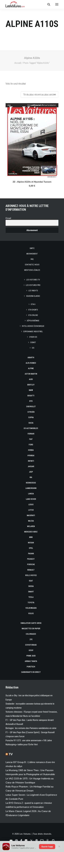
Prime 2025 (31, 656)
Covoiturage (31, 645)
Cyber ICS (33, 337)
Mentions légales (32, 270)
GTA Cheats (33, 310)
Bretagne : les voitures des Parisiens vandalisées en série (31, 728)
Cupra (31, 417)
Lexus (31, 504)
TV (11, 754)
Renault (30, 570)
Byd (31, 401)
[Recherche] (47, 4)
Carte (32, 248)
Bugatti (30, 396)
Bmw (31, 390)
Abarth (31, 357)
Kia (31, 477)
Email (8, 218)
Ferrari (31, 434)
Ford (31, 445)
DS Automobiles (31, 428)
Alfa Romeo (31, 363)
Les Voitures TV (33, 280)
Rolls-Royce (31, 575)
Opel (31, 548)
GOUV (31, 650)
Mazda (31, 521)
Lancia (31, 494)
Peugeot (31, 559)
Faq (32, 259)
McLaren (31, 526)
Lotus (31, 510)
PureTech (31, 667)
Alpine (31, 368)
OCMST (33, 342)
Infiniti (31, 461)
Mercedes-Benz (31, 532)
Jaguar (31, 466)
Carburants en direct (31, 672)
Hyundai (30, 455)
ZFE (31, 639)
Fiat (31, 439)
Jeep (31, 472)
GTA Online (33, 315)
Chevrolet (31, 406)
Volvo (31, 613)
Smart (31, 592)
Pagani (31, 553)
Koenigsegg (31, 483)
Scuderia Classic (33, 296)
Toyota (31, 603)
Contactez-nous (32, 265)
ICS (33, 348)
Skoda (31, 586)
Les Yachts (33, 291)
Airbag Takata (31, 661)
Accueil (17, 63)
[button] (57, 4)
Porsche (31, 564)
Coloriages (31, 634)
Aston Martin (31, 374)
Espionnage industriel (33, 331)
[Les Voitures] (15, 4)
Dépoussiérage (33, 321)
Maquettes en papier (31, 628)
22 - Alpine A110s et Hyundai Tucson (32, 181)
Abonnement (32, 254)
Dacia (31, 423)
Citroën (30, 412)
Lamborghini (31, 488)
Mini (31, 537)
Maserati (31, 515)
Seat (31, 581)
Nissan (31, 543)
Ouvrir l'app (47, 846)
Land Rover (31, 499)
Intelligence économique (33, 326)
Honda (31, 450)
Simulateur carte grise (31, 623)
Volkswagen (31, 608)
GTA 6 (33, 304)
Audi (31, 379)
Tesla (31, 597)
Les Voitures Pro (33, 285)
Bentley (30, 385)
